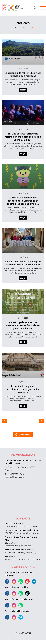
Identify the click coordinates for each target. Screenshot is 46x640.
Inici (14, 27)
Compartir (23, 434)
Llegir (23, 90)
